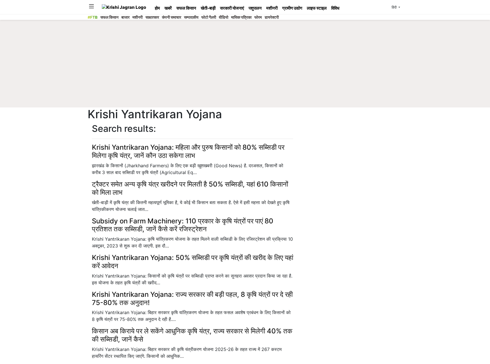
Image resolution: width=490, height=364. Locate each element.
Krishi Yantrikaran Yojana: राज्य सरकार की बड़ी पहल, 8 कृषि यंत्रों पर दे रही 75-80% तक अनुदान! (192, 298)
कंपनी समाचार (171, 17)
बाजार (125, 17)
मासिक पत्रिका (241, 17)
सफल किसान (186, 8)
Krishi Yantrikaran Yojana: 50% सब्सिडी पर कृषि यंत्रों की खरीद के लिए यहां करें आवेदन (192, 261)
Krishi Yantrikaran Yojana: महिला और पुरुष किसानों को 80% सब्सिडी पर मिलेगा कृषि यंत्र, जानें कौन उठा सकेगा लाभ (188, 151)
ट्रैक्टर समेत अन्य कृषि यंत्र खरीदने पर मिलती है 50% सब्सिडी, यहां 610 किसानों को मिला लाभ (190, 188)
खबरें (168, 8)
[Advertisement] (245, 65)
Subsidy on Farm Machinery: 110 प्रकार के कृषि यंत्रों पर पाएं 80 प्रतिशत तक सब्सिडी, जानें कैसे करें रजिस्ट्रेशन (182, 225)
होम (157, 8)
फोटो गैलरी (208, 17)
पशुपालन (255, 8)
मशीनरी (272, 8)
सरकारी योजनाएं (232, 8)
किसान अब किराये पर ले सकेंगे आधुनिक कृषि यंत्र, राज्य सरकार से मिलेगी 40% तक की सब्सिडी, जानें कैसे (192, 335)
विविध (335, 8)
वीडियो (223, 17)
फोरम (258, 17)
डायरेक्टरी (272, 17)
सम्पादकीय (191, 17)
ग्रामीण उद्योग (292, 8)
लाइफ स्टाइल (317, 8)
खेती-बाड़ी (208, 8)
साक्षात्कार (152, 17)
